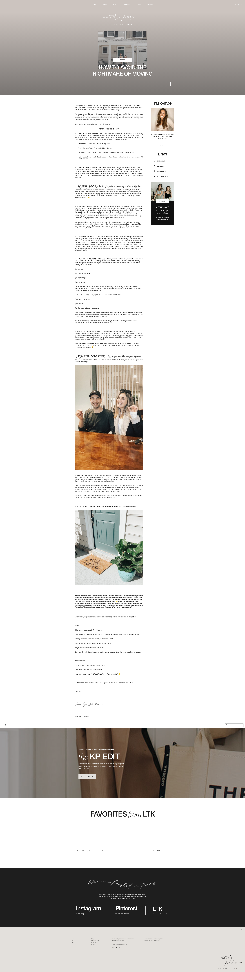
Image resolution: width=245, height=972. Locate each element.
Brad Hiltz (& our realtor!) (123, 596)
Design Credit (239, 969)
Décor (122, 60)
